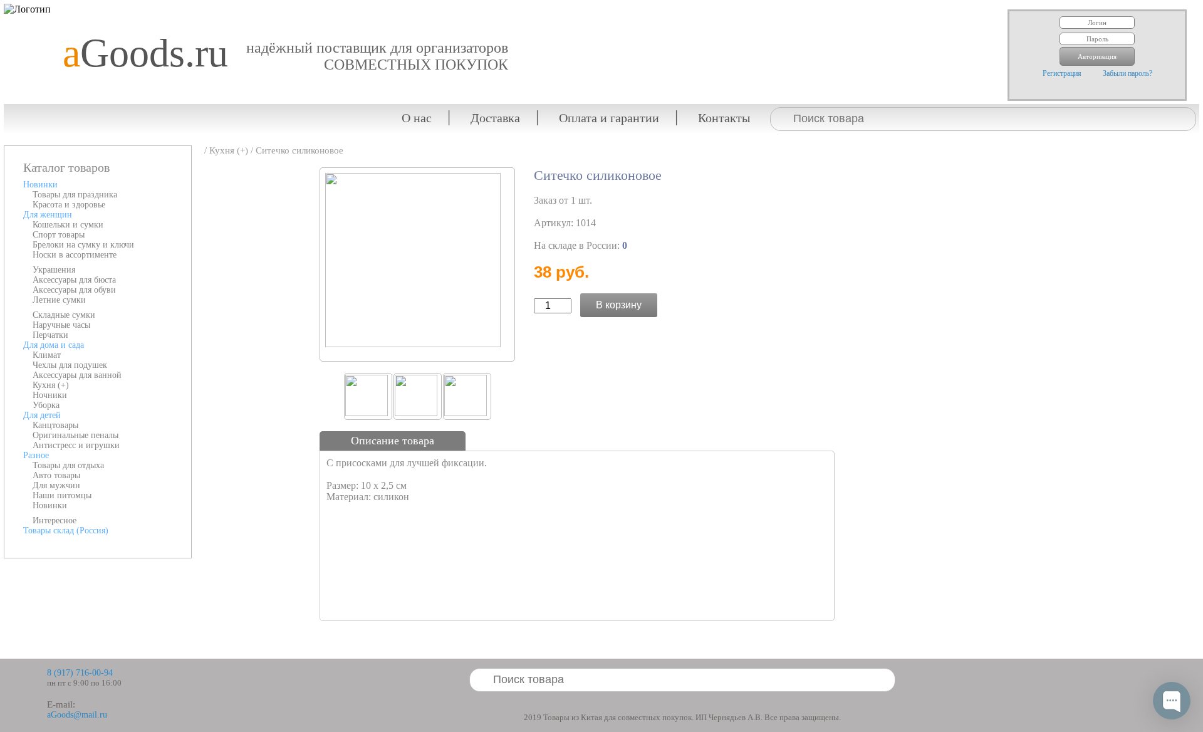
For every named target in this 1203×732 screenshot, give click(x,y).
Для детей (42, 415)
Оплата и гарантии (609, 118)
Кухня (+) (51, 385)
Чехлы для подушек (70, 365)
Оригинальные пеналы (75, 435)
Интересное (54, 520)
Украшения (54, 269)
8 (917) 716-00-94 (80, 672)
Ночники (50, 395)
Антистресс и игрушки (76, 445)
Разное (36, 455)
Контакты (724, 118)
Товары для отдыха (68, 465)
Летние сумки (59, 300)
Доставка (495, 118)
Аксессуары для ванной (77, 375)
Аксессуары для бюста (74, 280)
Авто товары (56, 475)
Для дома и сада (53, 345)
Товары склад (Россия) (65, 530)
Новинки (40, 184)
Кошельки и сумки (68, 224)
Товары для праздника (75, 194)
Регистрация (1062, 73)
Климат (47, 355)
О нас (417, 118)
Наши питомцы (62, 495)
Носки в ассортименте (75, 254)
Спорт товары (59, 234)
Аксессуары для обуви (74, 290)
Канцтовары (55, 425)
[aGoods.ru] (140, 9)
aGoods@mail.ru (77, 714)
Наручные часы (61, 325)
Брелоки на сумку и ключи (83, 244)
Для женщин (47, 214)
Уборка (46, 405)
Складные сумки (64, 315)
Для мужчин (56, 485)
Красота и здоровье (69, 204)
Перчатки (50, 335)
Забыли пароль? (1127, 73)
